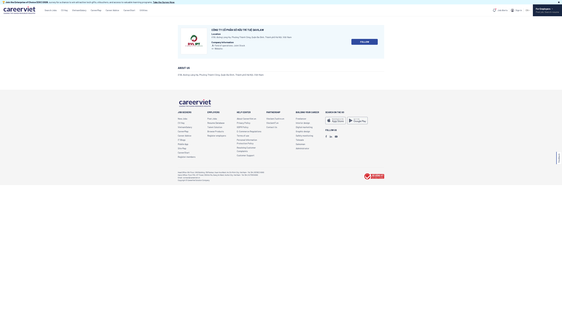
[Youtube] (336, 136)
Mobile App (183, 144)
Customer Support (245, 155)
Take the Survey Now (163, 2)
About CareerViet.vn (246, 118)
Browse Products (215, 131)
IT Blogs (181, 140)
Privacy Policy (243, 123)
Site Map (182, 148)
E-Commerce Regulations (249, 131)
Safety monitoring (304, 135)
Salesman (300, 144)
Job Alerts (503, 10)
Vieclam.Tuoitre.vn (275, 118)
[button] (559, 2)
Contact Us (271, 127)
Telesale (300, 140)
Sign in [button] (518, 10)
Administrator (302, 148)
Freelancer (301, 118)
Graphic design (303, 131)
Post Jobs (212, 118)
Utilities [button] (143, 10)
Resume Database (216, 123)
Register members (186, 157)
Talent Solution (214, 127)
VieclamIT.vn (272, 123)
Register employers (216, 135)
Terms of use (243, 135)
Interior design (303, 123)
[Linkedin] (331, 136)
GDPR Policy (242, 127)
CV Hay (64, 10)
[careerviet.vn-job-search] (335, 120)
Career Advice (112, 10)
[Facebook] (326, 136)
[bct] (373, 176)
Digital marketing (304, 127)
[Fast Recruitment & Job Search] (19, 9)
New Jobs (182, 118)
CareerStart (129, 10)
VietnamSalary (79, 10)
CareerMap (96, 10)
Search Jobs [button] (51, 10)
